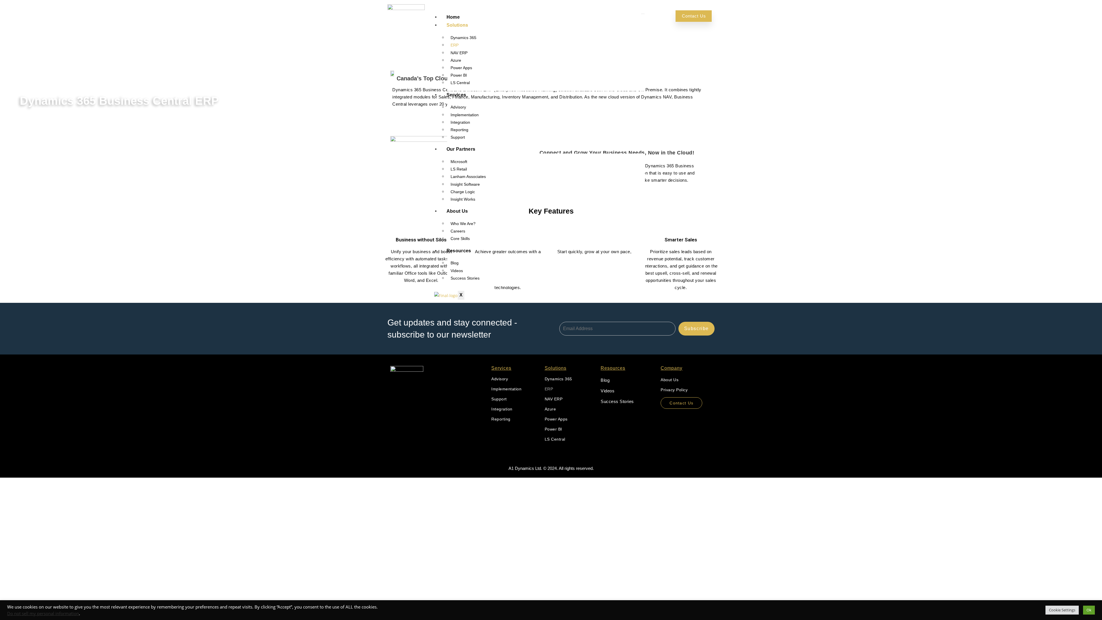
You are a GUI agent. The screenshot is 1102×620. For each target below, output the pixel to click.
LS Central (460, 82)
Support (458, 137)
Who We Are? (463, 223)
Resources (459, 250)
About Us (457, 211)
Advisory (458, 107)
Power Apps (461, 67)
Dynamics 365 (463, 37)
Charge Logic (463, 191)
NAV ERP (459, 53)
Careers (458, 231)
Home (453, 17)
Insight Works (463, 199)
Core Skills (460, 238)
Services (456, 94)
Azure (456, 60)
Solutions (457, 25)
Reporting (459, 129)
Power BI (459, 75)
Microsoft (459, 161)
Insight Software (465, 184)
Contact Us (694, 15)
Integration (460, 122)
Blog (455, 263)
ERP (455, 45)
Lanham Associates (468, 176)
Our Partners (461, 149)
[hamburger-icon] (643, 13)
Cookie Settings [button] (1062, 610)
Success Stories (465, 278)
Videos (457, 270)
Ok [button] (1089, 610)
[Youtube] (395, 397)
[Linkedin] (404, 397)
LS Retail (459, 169)
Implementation (465, 115)
